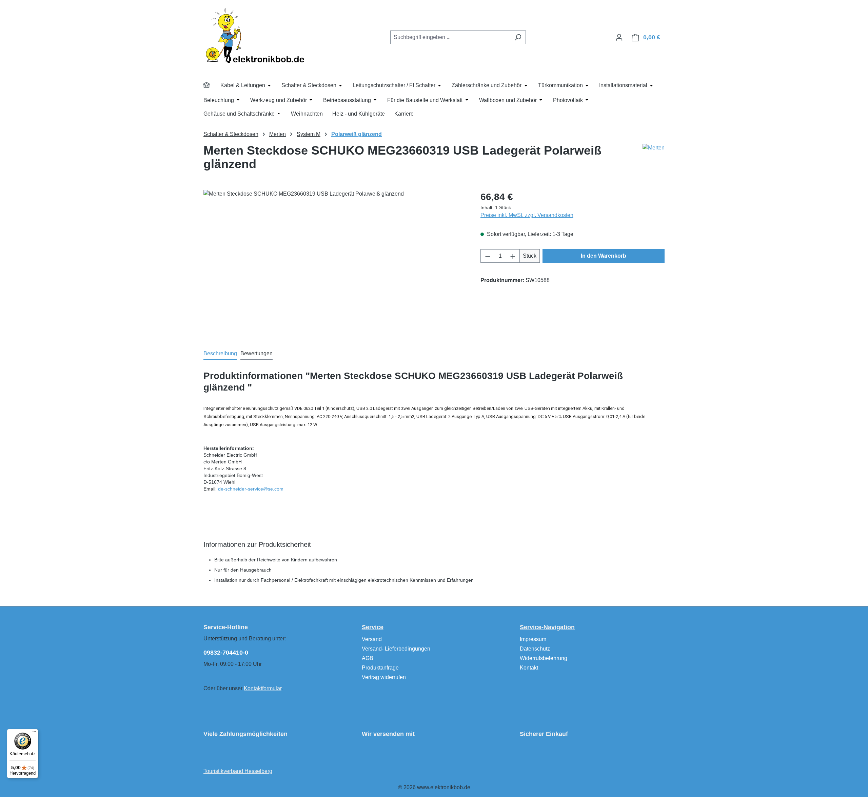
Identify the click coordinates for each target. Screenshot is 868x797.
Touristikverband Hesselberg (237, 771)
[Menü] (34, 733)
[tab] (220, 354)
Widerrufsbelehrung (543, 658)
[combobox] (450, 37)
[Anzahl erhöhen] (513, 256)
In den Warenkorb (603, 256)
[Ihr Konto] (619, 37)
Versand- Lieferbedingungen (396, 649)
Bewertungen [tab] (256, 353)
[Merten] (654, 148)
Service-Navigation (547, 627)
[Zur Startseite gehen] (254, 36)
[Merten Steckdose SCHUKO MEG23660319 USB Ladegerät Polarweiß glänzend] (335, 263)
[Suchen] (518, 37)
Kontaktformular (262, 688)
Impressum (533, 639)
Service (372, 627)
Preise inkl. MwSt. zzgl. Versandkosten (526, 215)
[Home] (210, 86)
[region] (335, 263)
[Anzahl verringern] (487, 256)
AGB (367, 658)
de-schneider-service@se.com (250, 489)
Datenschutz (535, 649)
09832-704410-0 (225, 652)
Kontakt (529, 668)
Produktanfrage (380, 668)
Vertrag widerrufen (384, 677)
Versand (372, 639)
